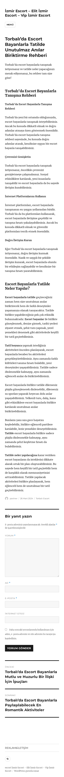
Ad (7, 583)
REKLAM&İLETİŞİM (16, 747)
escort (8, 767)
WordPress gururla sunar (26, 771)
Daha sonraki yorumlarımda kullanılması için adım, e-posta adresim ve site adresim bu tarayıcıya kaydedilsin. (30, 634)
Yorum (10, 535)
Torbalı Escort (42, 498)
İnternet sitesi (14, 613)
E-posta (11, 598)
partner (13, 498)
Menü (10, 24)
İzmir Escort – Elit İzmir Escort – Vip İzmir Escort (27, 13)
